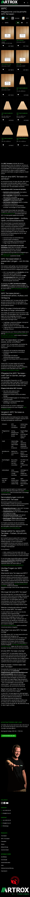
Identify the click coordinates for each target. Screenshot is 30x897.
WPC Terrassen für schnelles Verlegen (13, 369)
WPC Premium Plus (6, 64)
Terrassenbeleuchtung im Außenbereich (12, 565)
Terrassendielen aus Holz (8, 213)
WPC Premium (20, 40)
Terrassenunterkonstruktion (9, 337)
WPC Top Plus (5, 88)
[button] (3, 45)
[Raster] (18, 22)
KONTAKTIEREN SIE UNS (9, 736)
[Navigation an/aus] (27, 2)
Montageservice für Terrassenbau (10, 528)
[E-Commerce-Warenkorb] (24, 2)
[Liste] (22, 22)
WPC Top (19, 64)
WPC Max (4, 40)
